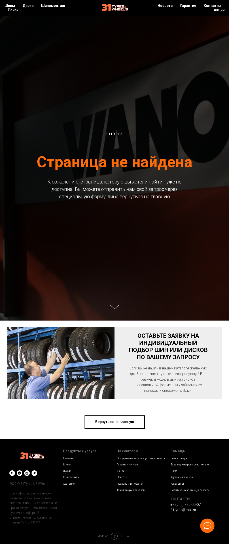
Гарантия (188, 6)
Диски (28, 6)
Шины (9, 6)
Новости (165, 6)
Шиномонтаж (53, 6)
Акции (219, 10)
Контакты (212, 6)
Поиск (13, 10)
